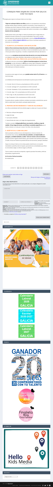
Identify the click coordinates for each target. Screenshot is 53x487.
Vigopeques (10, 483)
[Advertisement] (26, 278)
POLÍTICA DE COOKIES (36, 485)
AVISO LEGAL (15, 485)
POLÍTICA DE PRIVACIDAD (24, 485)
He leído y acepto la (15, 214)
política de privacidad (13, 211)
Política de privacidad (20, 214)
